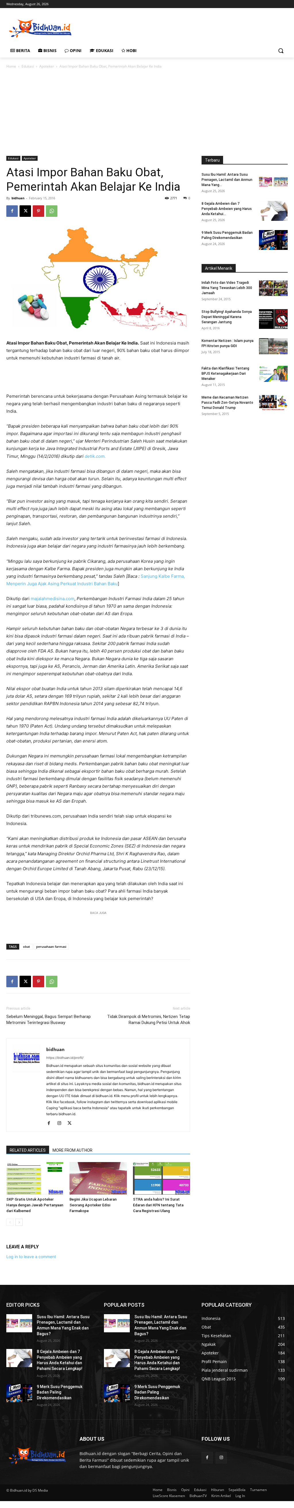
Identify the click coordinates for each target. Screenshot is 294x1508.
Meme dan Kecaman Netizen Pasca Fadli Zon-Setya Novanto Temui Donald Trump (227, 402)
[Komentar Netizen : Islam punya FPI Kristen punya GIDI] (273, 346)
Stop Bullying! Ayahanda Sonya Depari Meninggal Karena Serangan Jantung (227, 317)
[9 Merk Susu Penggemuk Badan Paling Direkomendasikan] (273, 240)
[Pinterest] (38, 211)
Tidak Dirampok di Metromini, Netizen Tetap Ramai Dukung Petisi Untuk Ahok (148, 1019)
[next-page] (19, 1222)
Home (11, 66)
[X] (25, 211)
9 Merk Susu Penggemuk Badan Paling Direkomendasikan (59, 1392)
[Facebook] (12, 211)
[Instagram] (61, 1123)
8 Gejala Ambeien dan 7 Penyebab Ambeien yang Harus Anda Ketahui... (227, 209)
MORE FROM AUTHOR (72, 1150)
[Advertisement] (141, 28)
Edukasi (28, 66)
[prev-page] (9, 1222)
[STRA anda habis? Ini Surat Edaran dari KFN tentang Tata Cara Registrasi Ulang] (161, 1178)
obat (26, 946)
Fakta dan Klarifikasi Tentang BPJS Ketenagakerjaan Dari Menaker (225, 373)
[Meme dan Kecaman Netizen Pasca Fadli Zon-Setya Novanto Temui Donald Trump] (273, 403)
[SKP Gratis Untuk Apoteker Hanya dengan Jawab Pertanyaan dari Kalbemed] (34, 1178)
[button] (281, 51)
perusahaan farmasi (51, 946)
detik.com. (95, 456)
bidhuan (17, 198)
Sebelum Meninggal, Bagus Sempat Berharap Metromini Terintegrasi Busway (48, 1019)
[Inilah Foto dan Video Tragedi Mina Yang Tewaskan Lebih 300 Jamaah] (273, 288)
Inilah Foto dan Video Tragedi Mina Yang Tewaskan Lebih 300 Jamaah (227, 288)
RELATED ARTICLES (28, 1150)
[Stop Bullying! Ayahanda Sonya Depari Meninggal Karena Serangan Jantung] (273, 319)
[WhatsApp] (51, 211)
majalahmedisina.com (52, 598)
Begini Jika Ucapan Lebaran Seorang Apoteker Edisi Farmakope (93, 1205)
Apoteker (46, 66)
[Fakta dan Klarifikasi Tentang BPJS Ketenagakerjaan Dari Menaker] (273, 374)
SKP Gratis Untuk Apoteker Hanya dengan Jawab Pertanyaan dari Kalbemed (34, 1205)
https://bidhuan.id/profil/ (65, 1058)
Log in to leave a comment (31, 1256)
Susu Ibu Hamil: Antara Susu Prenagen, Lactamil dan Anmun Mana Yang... (227, 180)
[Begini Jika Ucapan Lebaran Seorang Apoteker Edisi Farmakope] (98, 1178)
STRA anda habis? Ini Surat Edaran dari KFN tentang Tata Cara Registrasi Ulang (158, 1205)
